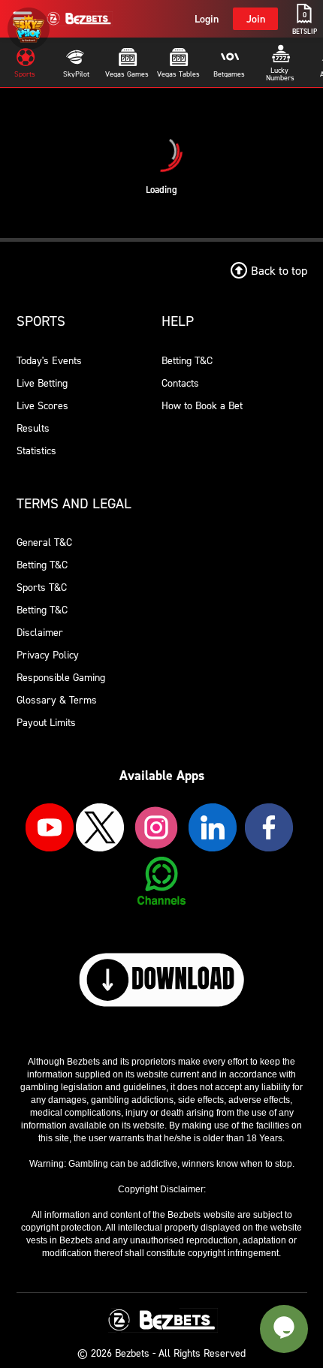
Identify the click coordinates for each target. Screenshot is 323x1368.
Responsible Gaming (61, 676)
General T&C (44, 541)
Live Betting (42, 382)
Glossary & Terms (57, 699)
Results (33, 427)
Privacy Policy (48, 654)
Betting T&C (187, 360)
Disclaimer (40, 631)
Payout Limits (46, 722)
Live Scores (42, 405)
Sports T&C (42, 586)
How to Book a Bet (202, 405)
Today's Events (49, 360)
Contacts (180, 382)
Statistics (36, 450)
